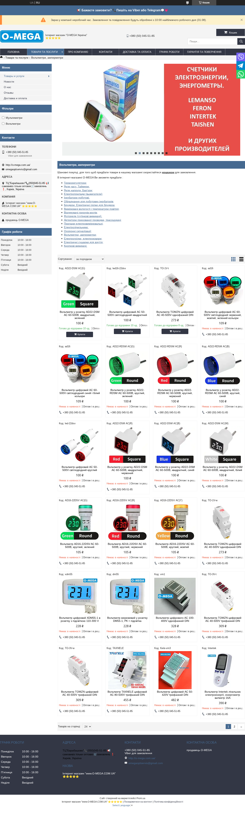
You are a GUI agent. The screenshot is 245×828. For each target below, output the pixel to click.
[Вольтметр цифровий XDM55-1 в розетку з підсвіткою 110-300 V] (79, 596)
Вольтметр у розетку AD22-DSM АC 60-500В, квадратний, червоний (127, 470)
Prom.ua (140, 798)
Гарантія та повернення (204, 52)
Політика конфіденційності (168, 801)
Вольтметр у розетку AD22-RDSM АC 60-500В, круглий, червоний (175, 393)
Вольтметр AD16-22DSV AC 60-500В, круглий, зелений (79, 545)
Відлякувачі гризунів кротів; (81, 212)
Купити (81, 334)
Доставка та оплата (137, 52)
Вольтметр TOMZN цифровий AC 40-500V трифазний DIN (222, 619)
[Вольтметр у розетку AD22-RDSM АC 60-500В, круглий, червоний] (175, 368)
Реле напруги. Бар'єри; (78, 190)
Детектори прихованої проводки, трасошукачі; (93, 220)
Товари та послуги (44, 52)
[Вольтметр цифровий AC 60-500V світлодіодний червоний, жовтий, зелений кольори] (222, 290)
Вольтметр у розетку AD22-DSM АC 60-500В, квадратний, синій (175, 468)
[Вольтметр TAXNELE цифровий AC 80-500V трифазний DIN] (127, 670)
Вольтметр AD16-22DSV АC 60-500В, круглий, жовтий (175, 545)
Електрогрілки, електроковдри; (83, 238)
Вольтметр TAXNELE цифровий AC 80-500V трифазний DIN (127, 693)
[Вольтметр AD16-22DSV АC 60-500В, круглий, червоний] (127, 522)
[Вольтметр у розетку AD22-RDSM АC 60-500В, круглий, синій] (222, 368)
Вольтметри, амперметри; (80, 234)
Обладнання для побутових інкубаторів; (89, 201)
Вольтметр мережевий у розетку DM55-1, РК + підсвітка (127, 619)
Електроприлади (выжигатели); (83, 193)
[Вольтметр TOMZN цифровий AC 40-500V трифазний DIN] (222, 596)
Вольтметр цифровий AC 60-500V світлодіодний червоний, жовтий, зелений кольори (223, 315)
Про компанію (78, 52)
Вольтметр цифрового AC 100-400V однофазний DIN (175, 619)
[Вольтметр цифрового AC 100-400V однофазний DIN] (175, 596)
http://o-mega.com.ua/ (18, 164)
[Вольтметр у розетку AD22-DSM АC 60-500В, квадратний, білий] (222, 445)
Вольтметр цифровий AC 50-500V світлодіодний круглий (80, 468)
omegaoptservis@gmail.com (21, 169)
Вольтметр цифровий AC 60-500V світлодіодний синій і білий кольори (80, 393)
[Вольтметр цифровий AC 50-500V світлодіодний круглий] (79, 445)
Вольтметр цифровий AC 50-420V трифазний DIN (175, 693)
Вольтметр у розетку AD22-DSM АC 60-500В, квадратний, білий (223, 468)
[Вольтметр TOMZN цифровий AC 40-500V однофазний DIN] (175, 290)
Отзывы (8, 92)
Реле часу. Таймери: (77, 186)
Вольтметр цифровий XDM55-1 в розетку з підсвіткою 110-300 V (79, 619)
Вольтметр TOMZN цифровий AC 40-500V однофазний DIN (175, 313)
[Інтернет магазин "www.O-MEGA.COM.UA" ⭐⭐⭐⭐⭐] (21, 41)
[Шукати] (241, 41)
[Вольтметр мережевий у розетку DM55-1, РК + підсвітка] (127, 596)
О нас (7, 87)
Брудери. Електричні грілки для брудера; (89, 205)
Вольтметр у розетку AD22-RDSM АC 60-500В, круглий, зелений (127, 393)
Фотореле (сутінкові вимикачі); (83, 216)
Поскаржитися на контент (138, 801)
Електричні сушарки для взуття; (83, 242)
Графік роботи (169, 52)
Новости (9, 81)
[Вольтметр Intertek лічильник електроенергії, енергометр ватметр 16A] (222, 670)
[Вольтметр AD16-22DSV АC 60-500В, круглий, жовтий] (175, 522)
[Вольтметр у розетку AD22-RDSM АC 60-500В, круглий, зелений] (127, 368)
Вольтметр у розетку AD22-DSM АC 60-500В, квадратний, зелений (80, 315)
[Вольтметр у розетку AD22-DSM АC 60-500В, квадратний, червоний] (127, 445)
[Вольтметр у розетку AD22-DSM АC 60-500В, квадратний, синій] (175, 445)
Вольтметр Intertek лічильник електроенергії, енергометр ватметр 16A (223, 694)
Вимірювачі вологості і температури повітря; (91, 208)
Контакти (105, 52)
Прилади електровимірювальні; (83, 223)
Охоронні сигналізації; (78, 231)
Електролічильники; (76, 227)
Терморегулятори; (75, 182)
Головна (14, 52)
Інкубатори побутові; (77, 197)
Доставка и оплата (15, 98)
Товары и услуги (14, 76)
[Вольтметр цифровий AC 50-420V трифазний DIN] (175, 670)
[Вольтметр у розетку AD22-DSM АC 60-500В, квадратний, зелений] (79, 290)
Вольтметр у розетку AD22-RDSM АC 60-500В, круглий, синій (222, 393)
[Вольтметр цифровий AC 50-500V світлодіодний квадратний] (127, 290)
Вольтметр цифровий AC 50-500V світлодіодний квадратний (127, 313)
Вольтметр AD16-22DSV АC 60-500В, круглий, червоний (127, 545)
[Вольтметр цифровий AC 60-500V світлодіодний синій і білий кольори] (79, 368)
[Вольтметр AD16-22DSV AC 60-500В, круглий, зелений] (79, 522)
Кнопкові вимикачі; (75, 245)
